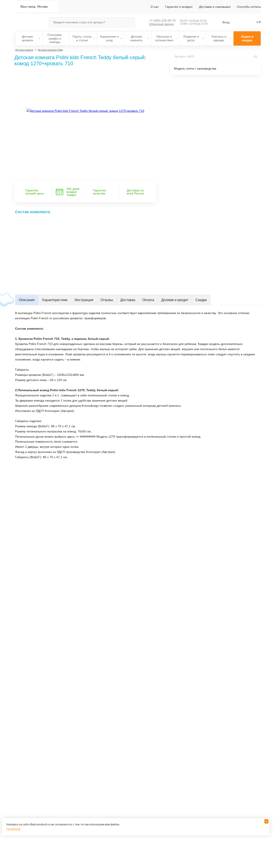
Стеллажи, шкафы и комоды (54, 38)
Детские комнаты (136, 38)
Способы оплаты (249, 6)
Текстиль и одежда (218, 38)
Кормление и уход (109, 38)
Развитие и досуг (191, 38)
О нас (155, 6)
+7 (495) (162, 20)
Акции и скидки (247, 38)
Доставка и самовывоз (215, 6)
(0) (254, 56)
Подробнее (13, 829)
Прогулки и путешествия (164, 38)
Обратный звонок (161, 24)
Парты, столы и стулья (82, 38)
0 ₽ (259, 22)
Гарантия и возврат (179, 6)
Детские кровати (27, 38)
